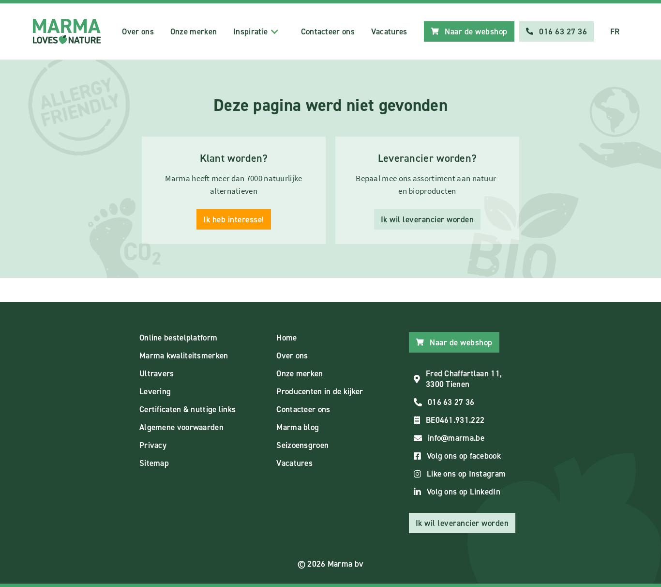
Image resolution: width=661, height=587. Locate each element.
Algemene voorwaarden (181, 427)
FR (615, 31)
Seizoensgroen (302, 445)
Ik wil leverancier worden (427, 219)
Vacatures (389, 31)
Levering (155, 391)
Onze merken (193, 31)
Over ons (137, 31)
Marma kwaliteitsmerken (183, 355)
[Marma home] (67, 31)
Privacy (152, 445)
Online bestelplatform (178, 337)
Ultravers (156, 373)
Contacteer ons (328, 31)
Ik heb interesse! (233, 219)
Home (286, 337)
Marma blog (297, 427)
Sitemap (154, 463)
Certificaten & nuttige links (187, 409)
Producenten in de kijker (319, 391)
